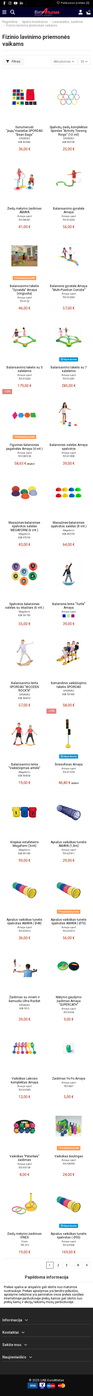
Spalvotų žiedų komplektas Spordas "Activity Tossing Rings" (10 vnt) (69, 130)
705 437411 (69, 853)
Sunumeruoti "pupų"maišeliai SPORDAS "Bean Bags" (24, 130)
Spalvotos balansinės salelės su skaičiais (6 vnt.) (24, 605)
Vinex (24, 1241)
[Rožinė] (72, 615)
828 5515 (24, 1008)
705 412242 (24, 378)
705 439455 (69, 1163)
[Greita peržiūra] (30, 121)
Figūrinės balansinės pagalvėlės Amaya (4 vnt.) (24, 446)
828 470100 (24, 537)
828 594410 (24, 698)
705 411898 (69, 456)
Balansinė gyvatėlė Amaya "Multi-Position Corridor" (68, 287)
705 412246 (69, 297)
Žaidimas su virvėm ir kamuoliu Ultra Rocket (24, 999)
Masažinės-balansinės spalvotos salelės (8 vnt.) (69, 524)
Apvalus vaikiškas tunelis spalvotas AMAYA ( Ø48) (24, 921)
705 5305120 (24, 456)
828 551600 (69, 694)
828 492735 (69, 533)
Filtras (15, 61)
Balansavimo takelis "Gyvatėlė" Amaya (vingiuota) (24, 289)
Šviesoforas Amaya (69, 764)
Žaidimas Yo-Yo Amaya (68, 1078)
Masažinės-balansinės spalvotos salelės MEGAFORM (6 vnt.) (24, 526)
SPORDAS (24, 138)
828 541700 (24, 615)
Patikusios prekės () (74, 3)
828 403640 (24, 142)
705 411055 (69, 772)
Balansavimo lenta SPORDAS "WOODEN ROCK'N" (24, 686)
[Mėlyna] (64, 615)
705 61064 (68, 1012)
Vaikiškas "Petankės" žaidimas (24, 1158)
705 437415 (69, 930)
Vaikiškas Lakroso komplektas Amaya (24, 1080)
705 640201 (24, 219)
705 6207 (68, 1086)
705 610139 (24, 1167)
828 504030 (24, 775)
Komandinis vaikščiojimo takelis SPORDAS (68, 684)
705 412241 (69, 378)
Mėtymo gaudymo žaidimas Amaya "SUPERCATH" (68, 1000)
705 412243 (69, 219)
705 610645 (24, 1089)
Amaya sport (24, 216)
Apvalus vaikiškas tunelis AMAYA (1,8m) (69, 844)
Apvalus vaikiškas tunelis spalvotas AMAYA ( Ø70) (69, 921)
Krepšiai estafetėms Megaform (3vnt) (24, 844)
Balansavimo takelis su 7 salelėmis (69, 369)
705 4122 (24, 301)
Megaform (24, 533)
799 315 (24, 1245)
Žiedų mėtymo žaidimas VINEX (24, 1235)
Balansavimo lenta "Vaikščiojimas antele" (24, 766)
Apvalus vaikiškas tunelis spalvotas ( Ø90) (69, 1235)
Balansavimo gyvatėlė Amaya (68, 210)
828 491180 (24, 853)
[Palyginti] (24, 121)
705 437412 (24, 930)
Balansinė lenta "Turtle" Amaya (68, 605)
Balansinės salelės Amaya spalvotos (69, 446)
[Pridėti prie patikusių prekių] (18, 121)
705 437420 (69, 1245)
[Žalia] (68, 615)
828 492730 (69, 142)
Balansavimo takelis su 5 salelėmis (24, 369)
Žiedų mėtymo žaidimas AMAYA (24, 210)
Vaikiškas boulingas (69, 1156)
